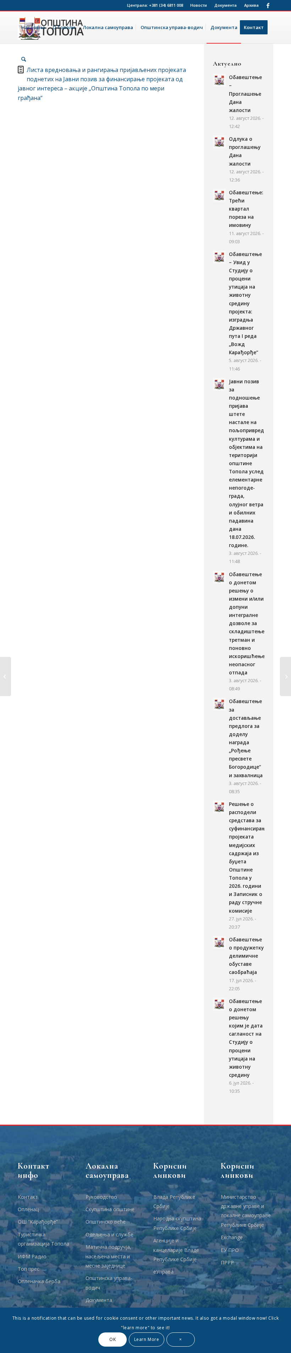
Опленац (28, 1209)
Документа (225, 5)
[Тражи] (23, 59)
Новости (198, 5)
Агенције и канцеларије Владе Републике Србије (176, 1250)
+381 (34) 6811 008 (166, 5)
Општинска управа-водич (109, 1283)
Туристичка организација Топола (43, 1239)
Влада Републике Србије (174, 1201)
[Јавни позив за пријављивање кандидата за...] (5, 676)
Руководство (101, 1196)
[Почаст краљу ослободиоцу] (285, 676)
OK (112, 1339)
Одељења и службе (109, 1234)
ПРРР (227, 1262)
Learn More (146, 1339)
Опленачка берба (39, 1281)
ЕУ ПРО (230, 1250)
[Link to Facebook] (268, 5)
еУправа (163, 1271)
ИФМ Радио (32, 1256)
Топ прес (28, 1268)
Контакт (28, 1196)
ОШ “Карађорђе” (38, 1221)
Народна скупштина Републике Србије (177, 1223)
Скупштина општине (110, 1209)
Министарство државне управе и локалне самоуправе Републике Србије (246, 1210)
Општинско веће (106, 1221)
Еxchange (232, 1237)
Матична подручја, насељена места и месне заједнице (108, 1256)
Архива (251, 5)
